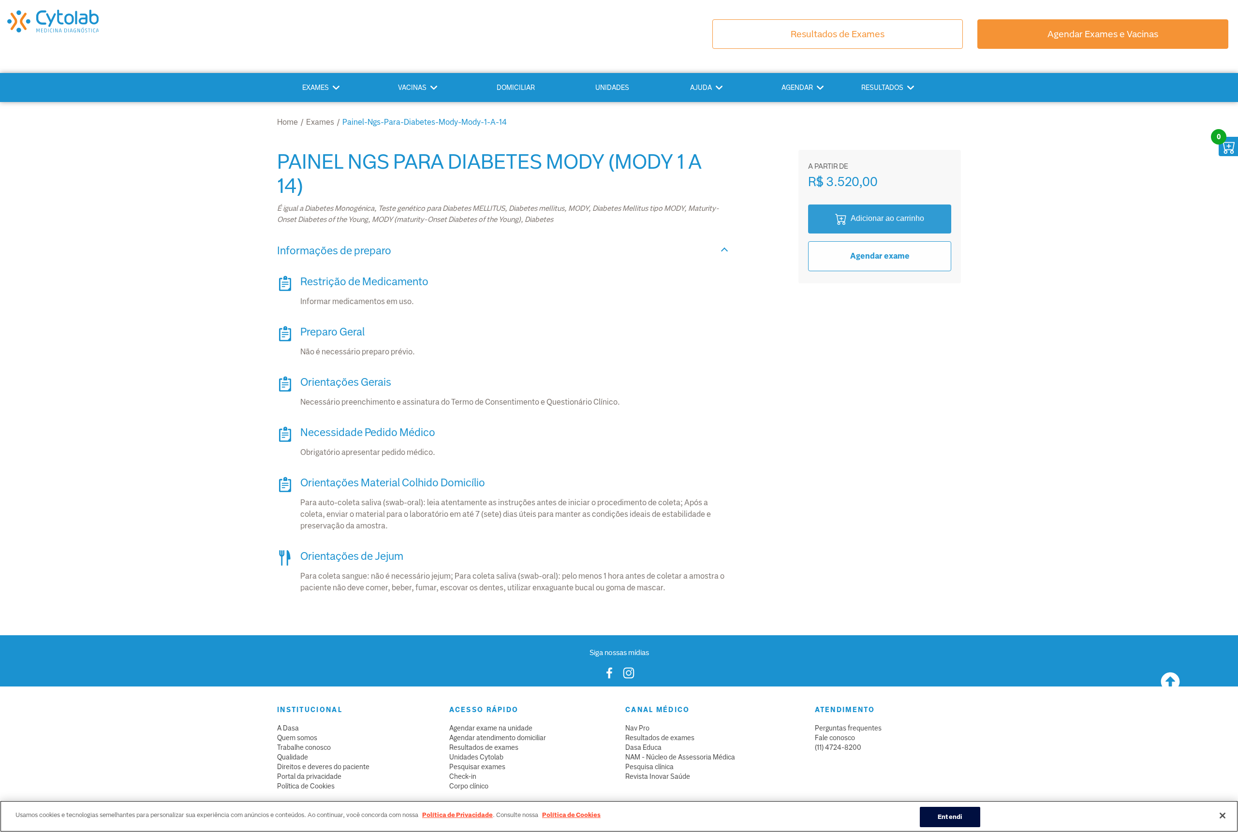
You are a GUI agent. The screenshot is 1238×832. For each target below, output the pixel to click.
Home (287, 122)
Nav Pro (637, 728)
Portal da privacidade (309, 776)
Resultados (882, 87)
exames (320, 122)
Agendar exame (880, 256)
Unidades (612, 87)
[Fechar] (1222, 815)
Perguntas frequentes (848, 728)
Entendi (950, 816)
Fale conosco (835, 738)
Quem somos (297, 738)
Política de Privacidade (457, 814)
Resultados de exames (483, 747)
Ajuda (701, 87)
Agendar (797, 87)
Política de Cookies (306, 786)
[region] (619, 816)
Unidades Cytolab (476, 757)
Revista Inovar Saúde (657, 776)
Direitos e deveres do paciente (323, 767)
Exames (315, 87)
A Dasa (288, 728)
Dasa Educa (643, 747)
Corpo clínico (468, 786)
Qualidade (292, 757)
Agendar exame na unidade (490, 728)
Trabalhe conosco (304, 747)
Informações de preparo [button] (334, 251)
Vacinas (412, 87)
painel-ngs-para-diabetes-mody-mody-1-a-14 (424, 122)
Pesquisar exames (477, 767)
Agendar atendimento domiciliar (497, 738)
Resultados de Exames (837, 34)
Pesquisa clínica (649, 767)
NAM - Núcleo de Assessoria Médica (680, 757)
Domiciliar (516, 87)
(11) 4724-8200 (838, 747)
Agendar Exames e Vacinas (1102, 34)
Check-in (462, 776)
